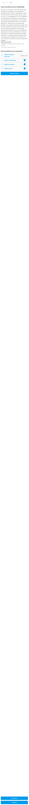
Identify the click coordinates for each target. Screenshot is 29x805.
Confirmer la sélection (14, 73)
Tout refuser (14, 802)
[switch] (25, 60)
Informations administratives (8, 47)
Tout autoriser (14, 798)
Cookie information (6, 42)
